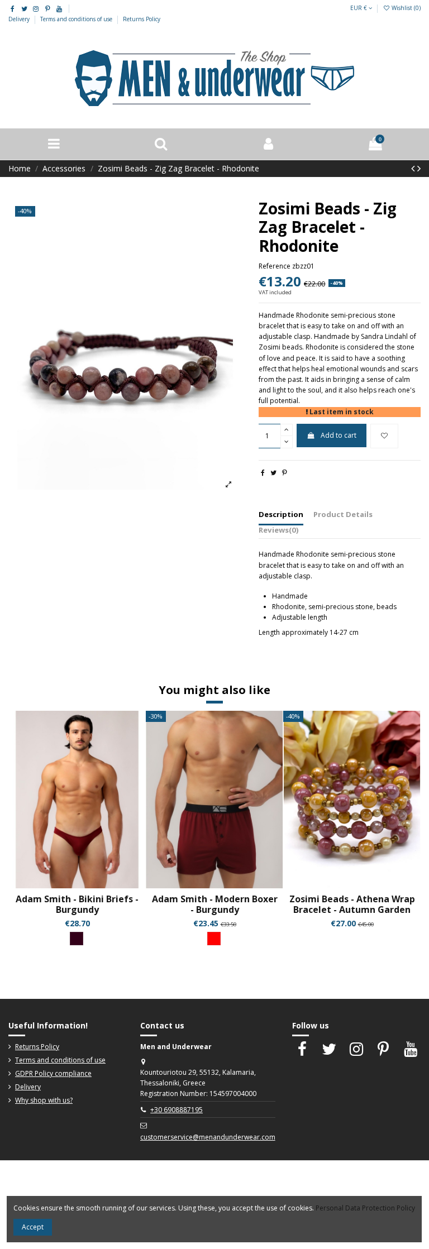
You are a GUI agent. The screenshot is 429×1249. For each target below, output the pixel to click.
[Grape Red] (76, 938)
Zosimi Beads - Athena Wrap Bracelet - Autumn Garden (352, 904)
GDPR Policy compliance (53, 1073)
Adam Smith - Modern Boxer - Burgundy (215, 904)
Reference (274, 266)
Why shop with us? (44, 1100)
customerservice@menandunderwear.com (207, 1137)
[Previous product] (414, 168)
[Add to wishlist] (384, 436)
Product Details (343, 514)
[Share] (263, 472)
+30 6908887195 (176, 1109)
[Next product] (419, 168)
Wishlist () (405, 8)
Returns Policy (141, 19)
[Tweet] (273, 472)
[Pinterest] (284, 472)
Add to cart (338, 435)
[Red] (214, 938)
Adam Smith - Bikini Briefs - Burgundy (77, 904)
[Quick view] (83, 885)
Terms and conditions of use (77, 19)
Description (281, 514)
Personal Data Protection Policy (365, 1208)
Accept (33, 1227)
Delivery (19, 19)
